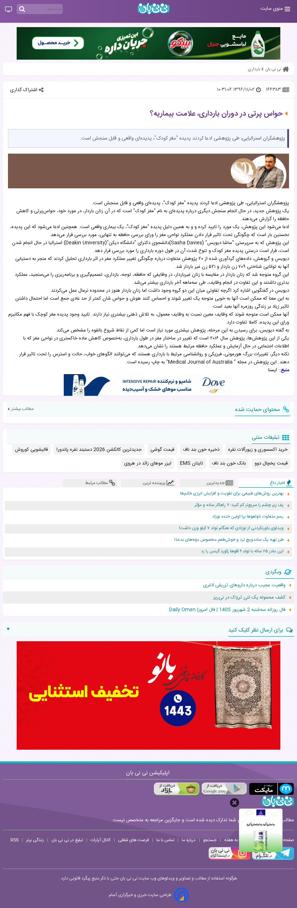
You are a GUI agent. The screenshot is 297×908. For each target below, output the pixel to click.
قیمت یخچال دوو (271, 463)
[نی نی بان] (153, 8)
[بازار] (176, 789)
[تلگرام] (272, 859)
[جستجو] (22, 9)
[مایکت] (271, 789)
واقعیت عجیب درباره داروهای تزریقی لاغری (244, 585)
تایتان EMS (191, 463)
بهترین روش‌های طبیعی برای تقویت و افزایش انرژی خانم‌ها (232, 493)
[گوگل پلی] (224, 789)
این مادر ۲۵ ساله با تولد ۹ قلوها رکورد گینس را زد (242, 551)
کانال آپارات (100, 840)
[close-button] (234, 803)
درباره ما (189, 840)
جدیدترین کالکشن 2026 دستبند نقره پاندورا (99, 450)
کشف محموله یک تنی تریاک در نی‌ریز (249, 597)
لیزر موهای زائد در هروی (147, 463)
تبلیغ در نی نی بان (67, 840)
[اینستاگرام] (230, 859)
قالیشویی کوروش (31, 450)
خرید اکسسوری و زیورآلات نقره (258, 450)
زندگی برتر (35, 840)
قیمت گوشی (162, 450)
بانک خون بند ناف (229, 463)
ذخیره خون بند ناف (201, 450)
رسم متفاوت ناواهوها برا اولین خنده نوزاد (248, 516)
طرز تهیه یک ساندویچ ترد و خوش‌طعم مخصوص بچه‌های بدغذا (229, 539)
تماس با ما (165, 840)
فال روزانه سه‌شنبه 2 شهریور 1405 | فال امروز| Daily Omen (227, 610)
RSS (14, 840)
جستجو (210, 840)
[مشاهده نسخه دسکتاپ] (8, 10)
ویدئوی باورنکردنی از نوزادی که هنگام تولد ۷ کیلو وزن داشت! (231, 528)
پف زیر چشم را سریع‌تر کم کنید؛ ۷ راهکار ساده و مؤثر (239, 505)
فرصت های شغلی (133, 840)
